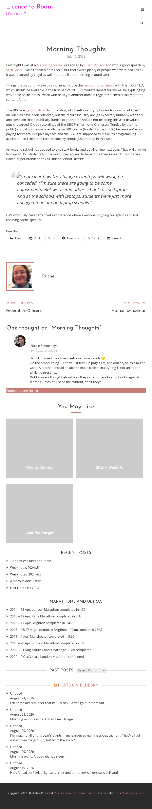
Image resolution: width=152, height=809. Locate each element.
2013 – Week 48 (110, 468)
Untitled (16, 693)
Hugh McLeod (94, 65)
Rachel (49, 276)
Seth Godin (14, 70)
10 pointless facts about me (30, 561)
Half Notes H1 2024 (24, 588)
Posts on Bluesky (78, 685)
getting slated (36, 110)
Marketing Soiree (49, 65)
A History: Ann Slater (25, 581)
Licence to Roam (29, 7)
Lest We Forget (40, 533)
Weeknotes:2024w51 (25, 567)
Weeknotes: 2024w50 (25, 574)
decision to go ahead (99, 85)
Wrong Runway (39, 468)
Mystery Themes (132, 793)
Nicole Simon (40, 346)
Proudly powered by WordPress (74, 793)
